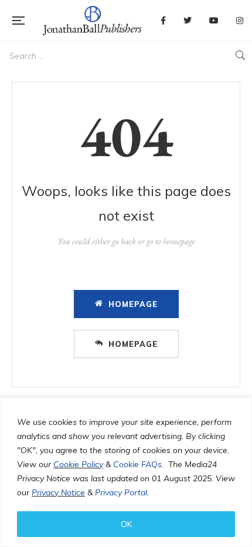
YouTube (214, 20)
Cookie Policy (78, 464)
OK (126, 524)
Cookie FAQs (137, 464)
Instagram (239, 20)
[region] (126, 472)
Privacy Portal (121, 492)
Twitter (187, 20)
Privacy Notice (58, 492)
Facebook (163, 20)
